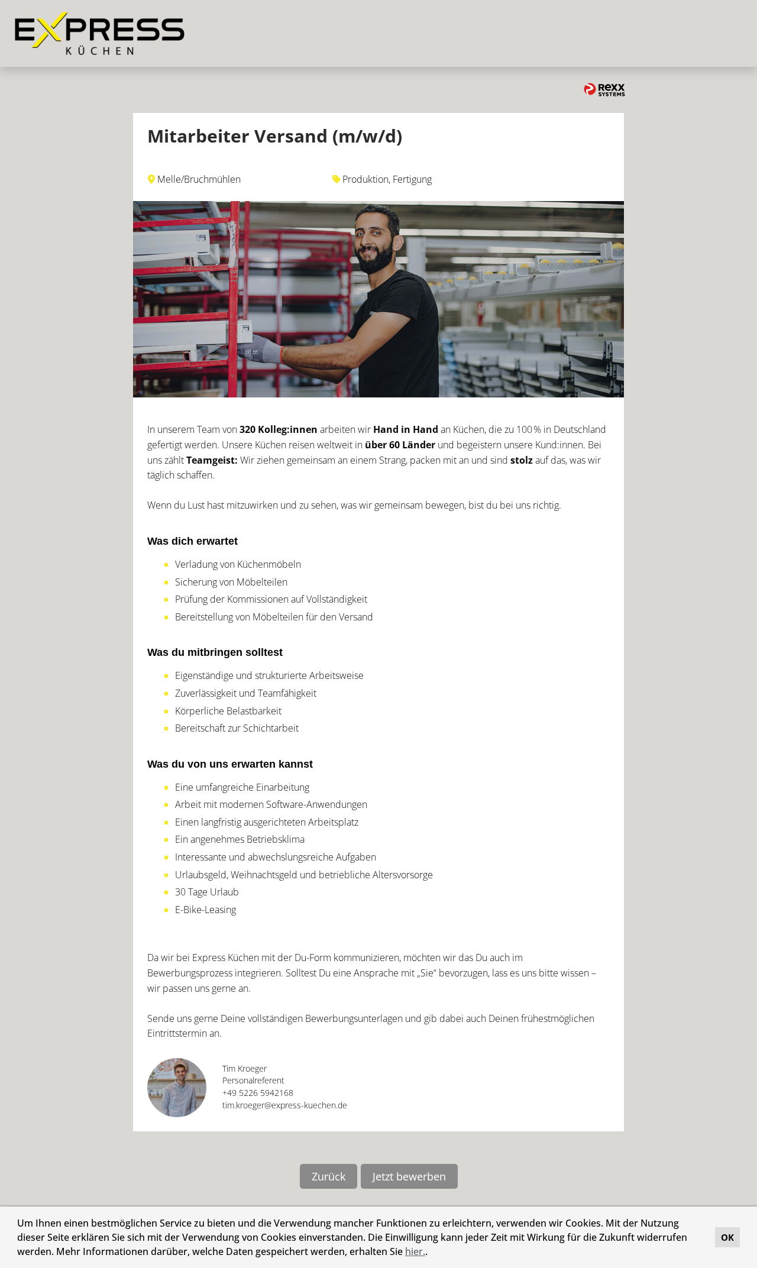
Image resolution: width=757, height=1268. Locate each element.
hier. (415, 1251)
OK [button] (727, 1237)
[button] (432, 1253)
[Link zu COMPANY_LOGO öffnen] (100, 33)
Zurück (328, 1176)
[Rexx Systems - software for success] (604, 89)
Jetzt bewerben (409, 1176)
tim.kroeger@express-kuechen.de (284, 1105)
